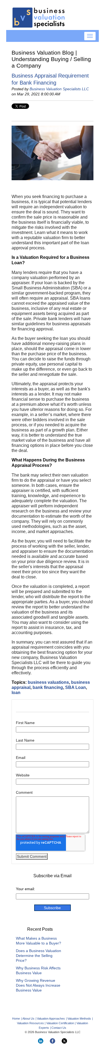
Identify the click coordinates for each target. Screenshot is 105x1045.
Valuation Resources (30, 1023)
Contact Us (58, 1027)
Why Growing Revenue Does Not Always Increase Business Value (38, 985)
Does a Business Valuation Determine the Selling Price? (38, 956)
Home (16, 1018)
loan (16, 692)
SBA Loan (75, 687)
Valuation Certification (60, 1023)
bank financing (48, 687)
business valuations (48, 682)
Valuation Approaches (51, 1018)
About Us (28, 1018)
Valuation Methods (79, 1018)
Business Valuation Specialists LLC (59, 89)
